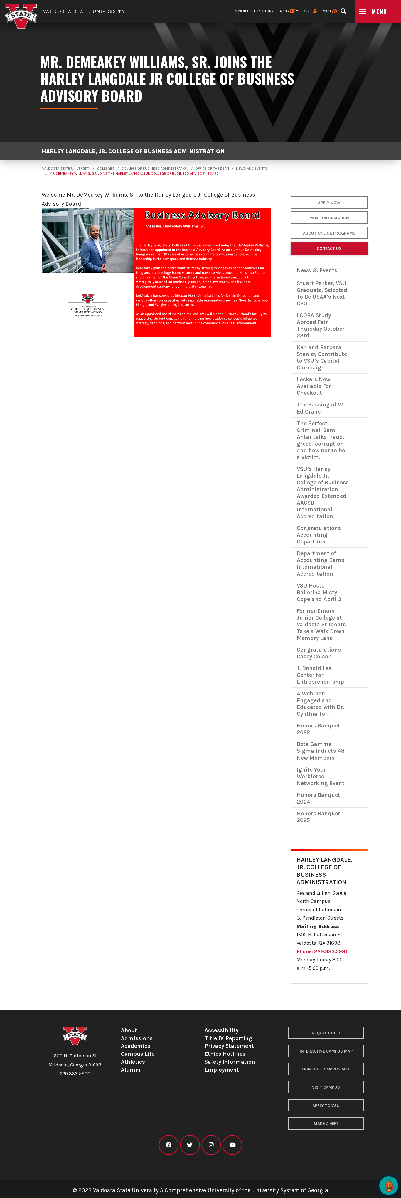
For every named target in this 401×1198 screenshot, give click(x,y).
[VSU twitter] (190, 1145)
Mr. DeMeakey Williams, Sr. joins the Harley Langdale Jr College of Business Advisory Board (134, 173)
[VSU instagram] (211, 1145)
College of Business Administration (155, 168)
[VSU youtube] (232, 1145)
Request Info (326, 1032)
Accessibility (221, 1030)
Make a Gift (326, 1123)
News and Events (251, 168)
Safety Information (230, 1062)
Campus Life (137, 1054)
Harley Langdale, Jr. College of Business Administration (133, 151)
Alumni (131, 1069)
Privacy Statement (229, 1046)
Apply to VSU (326, 1105)
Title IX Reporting (228, 1038)
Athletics (133, 1062)
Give (308, 11)
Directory (264, 11)
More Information (329, 217)
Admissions (137, 1038)
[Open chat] (388, 1185)
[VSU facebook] (168, 1145)
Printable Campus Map (326, 1069)
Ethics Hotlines (225, 1054)
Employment (222, 1069)
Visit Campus (326, 1087)
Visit (327, 11)
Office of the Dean (212, 168)
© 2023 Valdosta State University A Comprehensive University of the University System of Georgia (200, 1190)
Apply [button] (284, 11)
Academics (135, 1046)
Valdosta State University (66, 168)
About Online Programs (329, 233)
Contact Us (329, 248)
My (241, 11)
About (129, 1030)
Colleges (105, 168)
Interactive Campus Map (326, 1051)
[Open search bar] (343, 9)
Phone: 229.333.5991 (321, 951)
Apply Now (329, 202)
